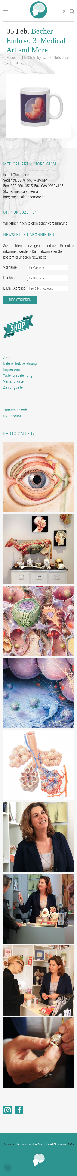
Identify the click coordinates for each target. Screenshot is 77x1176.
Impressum (11, 369)
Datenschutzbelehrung (20, 363)
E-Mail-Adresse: (14, 288)
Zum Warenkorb (15, 410)
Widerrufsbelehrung (18, 375)
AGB (6, 357)
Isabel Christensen (56, 57)
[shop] (18, 326)
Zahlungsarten (14, 387)
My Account (12, 416)
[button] (7, 1168)
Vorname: (10, 267)
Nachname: (11, 277)
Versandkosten (14, 381)
